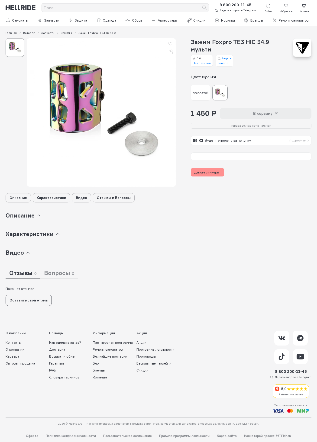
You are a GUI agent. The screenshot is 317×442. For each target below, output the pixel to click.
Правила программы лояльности (184, 435)
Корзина (304, 11)
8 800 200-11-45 (235, 5)
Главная (11, 33)
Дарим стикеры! (207, 172)
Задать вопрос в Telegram (238, 10)
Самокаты (20, 20)
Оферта (32, 435)
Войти (268, 11)
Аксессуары (168, 20)
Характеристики (51, 198)
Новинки (228, 20)
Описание (18, 198)
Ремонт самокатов (294, 20)
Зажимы (66, 33)
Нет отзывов (202, 61)
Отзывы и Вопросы (114, 198)
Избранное (286, 11)
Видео (81, 198)
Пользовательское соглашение (127, 435)
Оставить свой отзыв (29, 300)
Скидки (199, 20)
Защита (81, 20)
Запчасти (51, 20)
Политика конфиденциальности (71, 435)
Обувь (137, 20)
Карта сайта (227, 435)
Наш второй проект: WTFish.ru (267, 435)
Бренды (256, 20)
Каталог (29, 33)
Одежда (109, 20)
